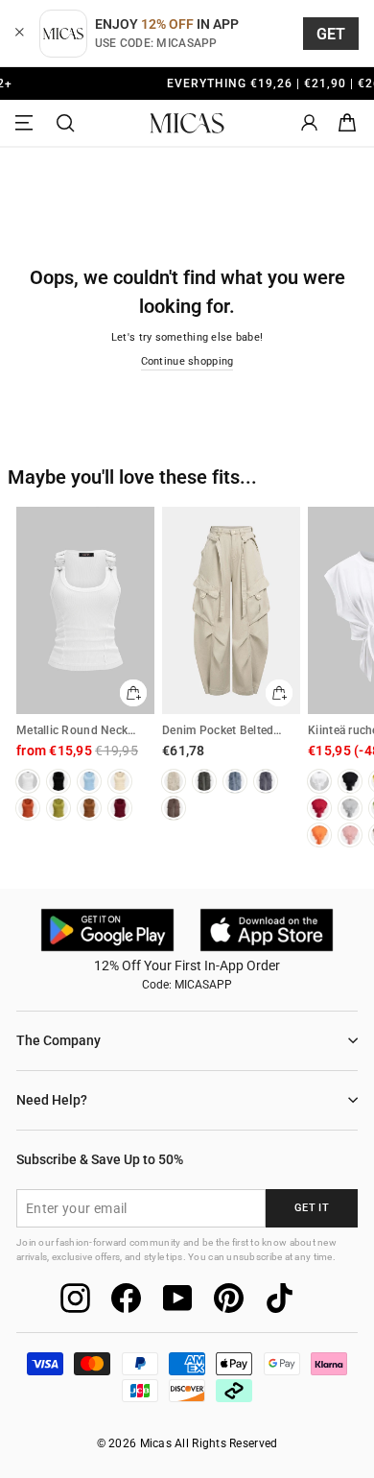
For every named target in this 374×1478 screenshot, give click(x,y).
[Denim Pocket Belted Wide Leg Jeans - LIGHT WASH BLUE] (234, 781)
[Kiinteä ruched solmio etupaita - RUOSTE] (319, 808)
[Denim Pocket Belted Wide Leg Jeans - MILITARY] (204, 781)
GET (331, 34)
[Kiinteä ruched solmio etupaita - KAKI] (319, 834)
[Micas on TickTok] (279, 1298)
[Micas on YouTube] (178, 1298)
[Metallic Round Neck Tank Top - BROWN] (89, 808)
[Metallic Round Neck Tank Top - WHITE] (27, 781)
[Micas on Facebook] (126, 1298)
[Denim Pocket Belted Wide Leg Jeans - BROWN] (173, 808)
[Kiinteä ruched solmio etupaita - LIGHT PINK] (350, 834)
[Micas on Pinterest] (229, 1298)
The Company (58, 1040)
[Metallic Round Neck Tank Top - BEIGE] (119, 781)
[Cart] (347, 123)
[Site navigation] (27, 123)
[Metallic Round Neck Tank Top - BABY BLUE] (89, 781)
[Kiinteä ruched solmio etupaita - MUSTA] (350, 781)
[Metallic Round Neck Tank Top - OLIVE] (58, 808)
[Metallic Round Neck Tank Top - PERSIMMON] (27, 808)
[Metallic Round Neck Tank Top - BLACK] (58, 781)
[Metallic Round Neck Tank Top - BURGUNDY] (119, 808)
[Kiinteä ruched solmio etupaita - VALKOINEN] (319, 781)
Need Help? (51, 1100)
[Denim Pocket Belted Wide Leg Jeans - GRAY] (265, 781)
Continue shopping (187, 361)
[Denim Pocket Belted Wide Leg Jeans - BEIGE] (173, 781)
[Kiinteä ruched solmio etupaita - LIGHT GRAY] (350, 808)
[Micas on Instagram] (75, 1298)
